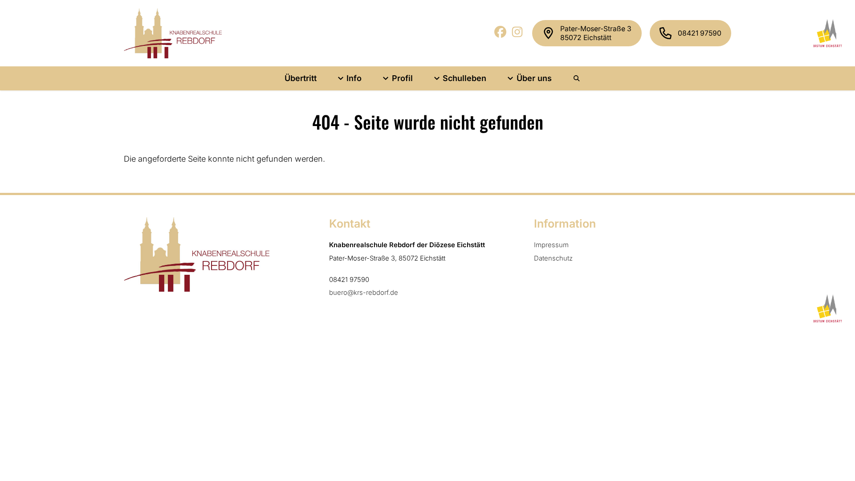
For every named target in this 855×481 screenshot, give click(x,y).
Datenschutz (553, 258)
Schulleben (464, 78)
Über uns (534, 78)
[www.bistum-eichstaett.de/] (826, 33)
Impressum (551, 245)
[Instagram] (517, 35)
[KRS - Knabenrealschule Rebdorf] (173, 33)
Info (354, 78)
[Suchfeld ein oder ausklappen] (577, 78)
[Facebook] (500, 35)
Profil (402, 78)
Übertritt (301, 78)
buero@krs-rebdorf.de (363, 293)
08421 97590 (699, 33)
